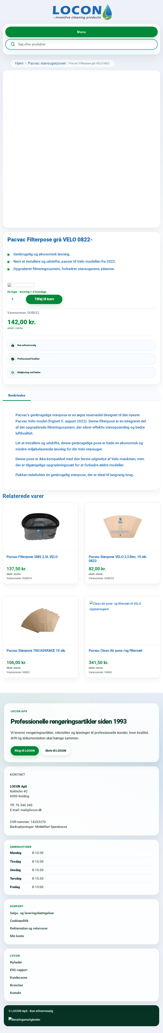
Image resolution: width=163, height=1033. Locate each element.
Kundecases (18, 978)
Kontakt (15, 993)
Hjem (19, 63)
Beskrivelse (16, 395)
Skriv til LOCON (55, 750)
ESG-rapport (18, 970)
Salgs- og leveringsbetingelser (32, 913)
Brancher (16, 985)
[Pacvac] (20, 286)
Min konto (17, 936)
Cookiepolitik (19, 921)
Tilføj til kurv (44, 299)
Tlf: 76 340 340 (21, 805)
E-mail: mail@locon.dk (26, 810)
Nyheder (16, 962)
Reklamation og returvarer (29, 928)
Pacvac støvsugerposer (47, 63)
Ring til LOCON (25, 750)
